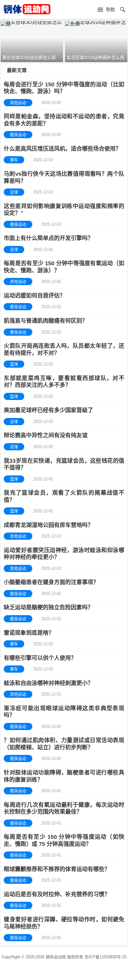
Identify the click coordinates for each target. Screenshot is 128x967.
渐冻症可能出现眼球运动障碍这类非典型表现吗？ (64, 712)
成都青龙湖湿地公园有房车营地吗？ (48, 525)
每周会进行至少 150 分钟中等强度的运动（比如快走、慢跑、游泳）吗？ (64, 88)
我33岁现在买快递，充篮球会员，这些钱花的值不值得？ (64, 464)
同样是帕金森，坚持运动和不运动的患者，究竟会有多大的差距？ (64, 120)
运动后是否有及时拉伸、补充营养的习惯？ (57, 894)
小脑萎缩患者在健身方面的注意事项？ (51, 582)
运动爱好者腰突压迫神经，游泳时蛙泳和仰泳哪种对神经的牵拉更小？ (64, 554)
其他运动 (18, 102)
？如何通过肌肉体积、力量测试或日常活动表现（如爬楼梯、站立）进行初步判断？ (64, 744)
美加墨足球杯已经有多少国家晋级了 (48, 410)
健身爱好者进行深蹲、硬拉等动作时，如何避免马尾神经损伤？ (64, 923)
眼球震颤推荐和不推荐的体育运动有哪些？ (57, 869)
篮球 (14, 364)
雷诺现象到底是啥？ (29, 633)
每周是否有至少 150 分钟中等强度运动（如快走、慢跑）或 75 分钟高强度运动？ (64, 840)
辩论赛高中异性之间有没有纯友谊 (46, 435)
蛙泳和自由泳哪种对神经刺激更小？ (48, 683)
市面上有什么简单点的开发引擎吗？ (48, 238)
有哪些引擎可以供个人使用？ (40, 658)
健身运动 (18, 134)
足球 (14, 192)
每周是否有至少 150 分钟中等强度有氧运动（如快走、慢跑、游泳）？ (64, 267)
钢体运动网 (56, 957)
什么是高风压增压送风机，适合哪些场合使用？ (62, 149)
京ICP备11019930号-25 (105, 957)
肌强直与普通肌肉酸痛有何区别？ (46, 321)
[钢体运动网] (27, 8)
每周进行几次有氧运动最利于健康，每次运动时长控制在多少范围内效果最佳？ (64, 808)
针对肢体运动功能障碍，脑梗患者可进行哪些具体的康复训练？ (64, 776)
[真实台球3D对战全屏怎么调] (32, 23)
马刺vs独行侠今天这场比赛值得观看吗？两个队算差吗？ (64, 177)
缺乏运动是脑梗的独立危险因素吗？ (48, 607)
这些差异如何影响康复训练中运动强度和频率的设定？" (64, 209)
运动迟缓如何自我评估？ (34, 296)
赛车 (14, 159)
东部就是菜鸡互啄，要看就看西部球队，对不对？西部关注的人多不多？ (64, 381)
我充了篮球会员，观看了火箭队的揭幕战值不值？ (64, 496)
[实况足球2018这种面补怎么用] (96, 23)
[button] (106, 10)
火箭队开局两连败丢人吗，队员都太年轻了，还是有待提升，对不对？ (64, 349)
